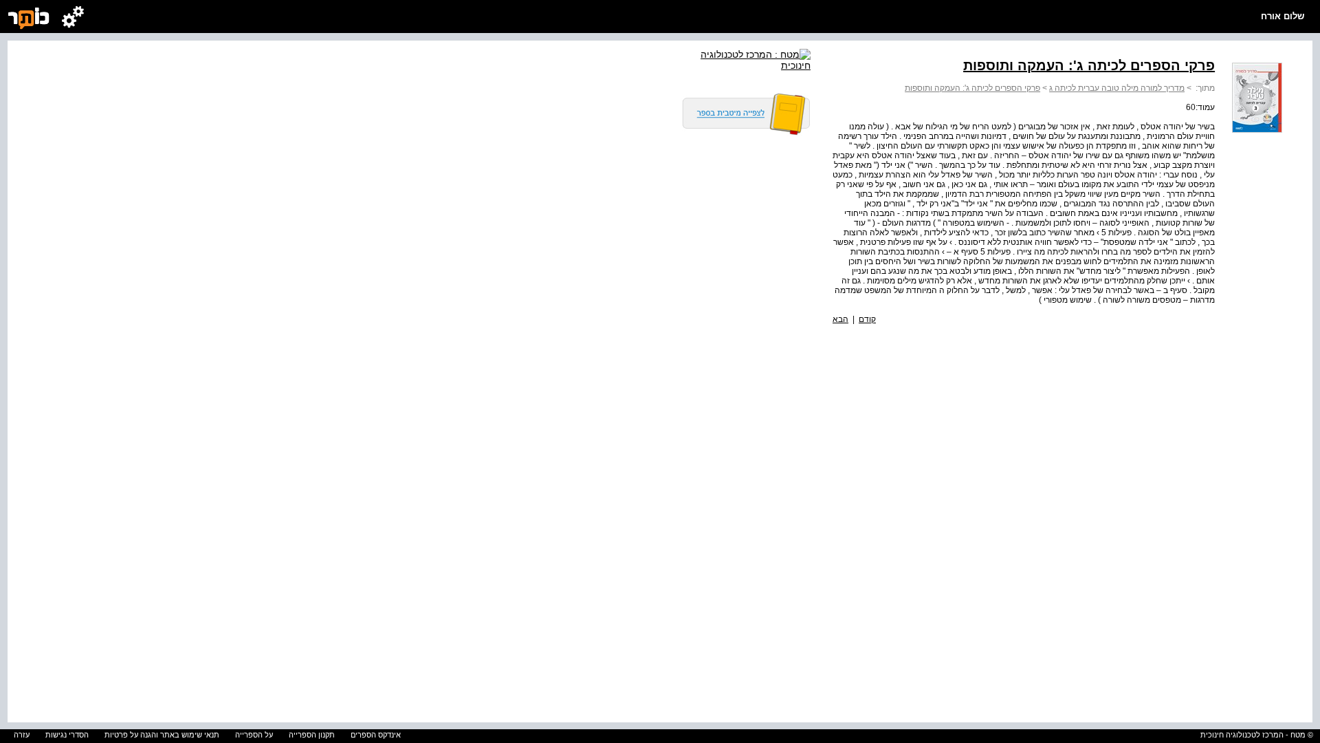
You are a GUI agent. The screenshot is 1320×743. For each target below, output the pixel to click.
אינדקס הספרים (376, 735)
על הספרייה (254, 735)
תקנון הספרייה (312, 735)
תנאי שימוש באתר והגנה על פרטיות (161, 735)
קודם (867, 319)
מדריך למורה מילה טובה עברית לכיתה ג (1117, 88)
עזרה (22, 735)
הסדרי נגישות (67, 735)
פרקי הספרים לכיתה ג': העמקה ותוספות (972, 88)
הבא (840, 319)
